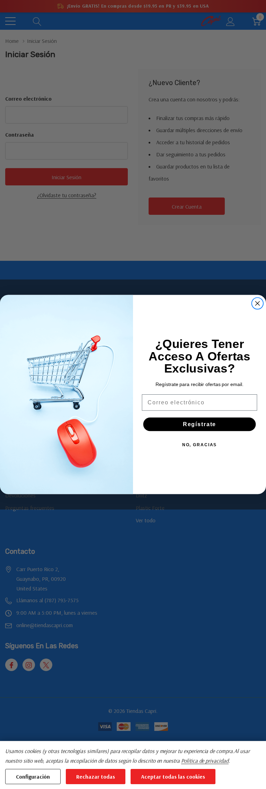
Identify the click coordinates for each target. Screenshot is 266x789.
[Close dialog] (257, 303)
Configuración (33, 776)
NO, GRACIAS (199, 444)
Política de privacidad (205, 760)
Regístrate (199, 424)
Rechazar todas (95, 776)
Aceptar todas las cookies (173, 776)
